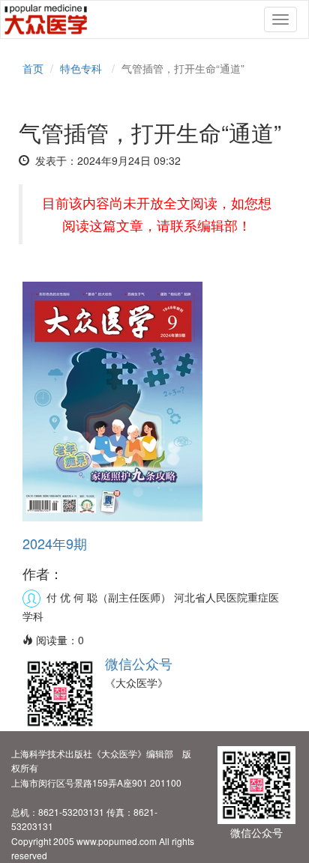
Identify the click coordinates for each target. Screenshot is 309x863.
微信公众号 (138, 663)
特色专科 (81, 68)
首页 (33, 68)
